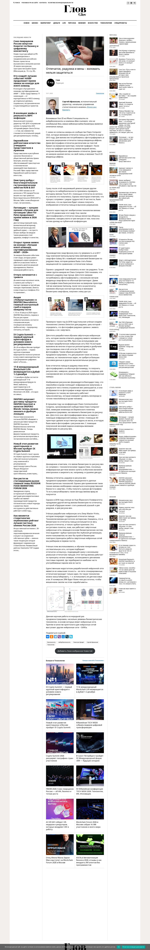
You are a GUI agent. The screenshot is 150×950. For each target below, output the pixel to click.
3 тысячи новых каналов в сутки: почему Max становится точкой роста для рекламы (127, 337)
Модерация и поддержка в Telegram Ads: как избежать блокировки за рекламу (127, 375)
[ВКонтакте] (47, 636)
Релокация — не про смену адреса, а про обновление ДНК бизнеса (126, 140)
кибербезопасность (64, 642)
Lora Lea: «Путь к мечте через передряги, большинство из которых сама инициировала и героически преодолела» (122, 74)
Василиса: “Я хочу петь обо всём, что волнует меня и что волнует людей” (127, 62)
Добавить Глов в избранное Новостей (74, 651)
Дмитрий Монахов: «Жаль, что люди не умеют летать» (126, 104)
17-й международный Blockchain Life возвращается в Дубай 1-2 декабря (27, 370)
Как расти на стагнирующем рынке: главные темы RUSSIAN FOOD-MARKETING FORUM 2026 (27, 483)
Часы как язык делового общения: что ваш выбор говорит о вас (127, 459)
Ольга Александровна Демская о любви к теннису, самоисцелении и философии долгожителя (122, 42)
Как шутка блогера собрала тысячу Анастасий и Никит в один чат (126, 86)
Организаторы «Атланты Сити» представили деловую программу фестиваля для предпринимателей (122, 196)
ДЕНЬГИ (56, 23)
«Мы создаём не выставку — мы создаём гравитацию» (127, 95)
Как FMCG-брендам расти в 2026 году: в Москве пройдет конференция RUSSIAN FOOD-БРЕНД (122, 325)
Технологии (100, 93)
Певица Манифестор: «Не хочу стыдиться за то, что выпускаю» (127, 113)
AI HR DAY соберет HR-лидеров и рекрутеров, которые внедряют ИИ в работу (57, 826)
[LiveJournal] (67, 636)
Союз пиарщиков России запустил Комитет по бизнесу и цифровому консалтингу (26, 46)
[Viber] (59, 636)
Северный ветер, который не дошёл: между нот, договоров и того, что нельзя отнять (127, 581)
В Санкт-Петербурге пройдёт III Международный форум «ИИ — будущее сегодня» (89, 758)
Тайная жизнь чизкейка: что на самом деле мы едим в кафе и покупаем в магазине (127, 570)
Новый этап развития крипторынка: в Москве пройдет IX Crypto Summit (26, 447)
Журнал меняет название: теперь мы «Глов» (126, 346)
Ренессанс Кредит (78, 642)
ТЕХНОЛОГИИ (106, 23)
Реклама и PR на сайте (30, 3)
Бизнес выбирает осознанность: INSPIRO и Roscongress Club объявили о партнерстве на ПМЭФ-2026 (122, 184)
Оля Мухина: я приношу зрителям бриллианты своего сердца (127, 52)
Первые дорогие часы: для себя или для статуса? (126, 509)
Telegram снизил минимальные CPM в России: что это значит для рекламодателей (127, 364)
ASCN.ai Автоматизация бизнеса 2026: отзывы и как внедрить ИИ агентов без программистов (88, 861)
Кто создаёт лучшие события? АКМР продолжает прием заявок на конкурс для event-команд (26, 81)
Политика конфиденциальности (60, 3)
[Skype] (71, 636)
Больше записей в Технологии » (93, 660)
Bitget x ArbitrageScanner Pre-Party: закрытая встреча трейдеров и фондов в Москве (127, 263)
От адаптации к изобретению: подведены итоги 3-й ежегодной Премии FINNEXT (121, 251)
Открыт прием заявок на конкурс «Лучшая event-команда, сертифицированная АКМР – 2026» (26, 247)
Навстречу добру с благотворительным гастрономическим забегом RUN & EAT (25, 184)
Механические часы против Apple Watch (126, 400)
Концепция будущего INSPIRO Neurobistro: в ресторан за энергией (127, 561)
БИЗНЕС (35, 23)
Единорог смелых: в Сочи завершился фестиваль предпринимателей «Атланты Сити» (121, 171)
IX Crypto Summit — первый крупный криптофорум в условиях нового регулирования (25, 339)
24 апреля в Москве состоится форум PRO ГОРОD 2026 (126, 241)
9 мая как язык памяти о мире (127, 589)
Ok (119, 947)
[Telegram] (55, 636)
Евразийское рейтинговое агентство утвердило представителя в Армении (27, 145)
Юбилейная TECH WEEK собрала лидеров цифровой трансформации (89, 725)
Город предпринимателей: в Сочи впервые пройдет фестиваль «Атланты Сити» (122, 231)
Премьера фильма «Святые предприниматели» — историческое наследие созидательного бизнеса (122, 469)
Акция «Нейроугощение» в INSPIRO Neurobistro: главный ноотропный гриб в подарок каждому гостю (26, 303)
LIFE (64, 23)
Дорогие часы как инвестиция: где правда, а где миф (127, 450)
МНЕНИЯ (82, 23)
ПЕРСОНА (72, 23)
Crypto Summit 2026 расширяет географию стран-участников (60, 758)
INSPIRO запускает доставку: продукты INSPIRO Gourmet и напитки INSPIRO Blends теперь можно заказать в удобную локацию (26, 406)
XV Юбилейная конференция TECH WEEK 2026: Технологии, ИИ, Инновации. (89, 791)
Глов (58, 80)
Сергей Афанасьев (92, 642)
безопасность (51, 642)
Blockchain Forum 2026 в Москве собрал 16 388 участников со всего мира (88, 824)
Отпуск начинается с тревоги (25, 276)
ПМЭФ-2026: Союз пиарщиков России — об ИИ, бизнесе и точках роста (59, 791)
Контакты (43, 3)
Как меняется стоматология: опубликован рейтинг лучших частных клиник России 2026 (26, 520)
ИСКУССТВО (93, 23)
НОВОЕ (26, 23)
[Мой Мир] (63, 636)
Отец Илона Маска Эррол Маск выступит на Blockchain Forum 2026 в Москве (59, 860)
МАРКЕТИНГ (46, 23)
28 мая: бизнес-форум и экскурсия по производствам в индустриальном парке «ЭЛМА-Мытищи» (122, 218)
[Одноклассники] (51, 636)
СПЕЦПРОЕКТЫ (120, 23)
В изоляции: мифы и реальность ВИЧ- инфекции (25, 115)
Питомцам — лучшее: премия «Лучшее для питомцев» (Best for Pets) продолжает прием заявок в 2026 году (26, 213)
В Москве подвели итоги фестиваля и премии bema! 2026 (127, 355)
